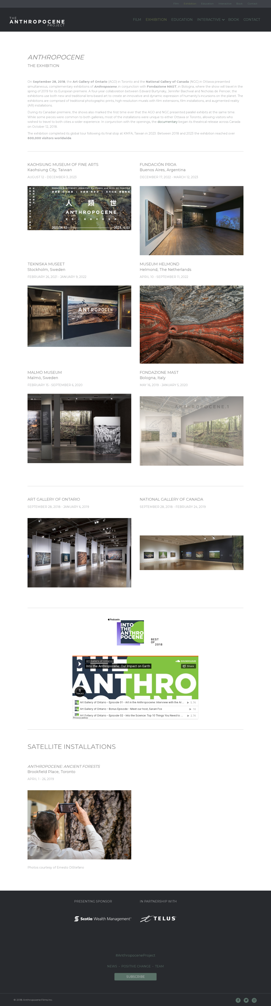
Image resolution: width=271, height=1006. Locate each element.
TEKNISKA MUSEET (46, 264)
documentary (168, 122)
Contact (252, 3)
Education (207, 3)
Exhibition (190, 3)
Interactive (224, 3)
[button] (135, 977)
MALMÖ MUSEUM (45, 372)
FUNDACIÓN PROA (158, 164)
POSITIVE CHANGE (136, 966)
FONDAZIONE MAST (159, 372)
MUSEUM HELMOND (159, 264)
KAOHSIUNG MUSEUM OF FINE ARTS (63, 164)
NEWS (112, 966)
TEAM (159, 966)
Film (176, 3)
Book (239, 3)
